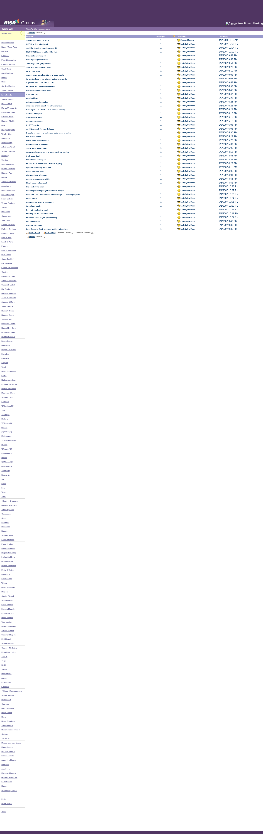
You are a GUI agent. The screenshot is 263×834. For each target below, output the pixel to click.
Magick (4, 592)
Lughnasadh (6, 453)
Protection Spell (8, 112)
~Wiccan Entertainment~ (12, 691)
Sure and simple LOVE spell (38, 67)
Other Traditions (8, 587)
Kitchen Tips (6, 173)
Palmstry (5, 358)
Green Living (7, 561)
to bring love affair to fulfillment (39, 202)
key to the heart (33, 221)
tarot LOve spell (33, 71)
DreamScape (7, 341)
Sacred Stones (7, 540)
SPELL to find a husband (37, 44)
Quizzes (4, 734)
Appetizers (6, 186)
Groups (28, 22)
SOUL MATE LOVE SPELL (37, 148)
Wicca (4, 583)
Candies (5, 272)
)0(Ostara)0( (6, 432)
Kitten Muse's (7, 747)
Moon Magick (7, 618)
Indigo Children (8, 557)
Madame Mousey (8, 773)
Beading (5, 156)
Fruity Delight (7, 199)
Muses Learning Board (11, 743)
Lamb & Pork (7, 242)
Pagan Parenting (8, 553)
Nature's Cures (7, 311)
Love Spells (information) (37, 60)
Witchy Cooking (8, 169)
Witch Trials (6, 804)
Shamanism (6, 579)
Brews (4, 177)
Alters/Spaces (7, 510)
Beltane (4, 419)
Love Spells (6, 95)
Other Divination (8, 371)
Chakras (5, 687)
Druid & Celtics (7, 570)
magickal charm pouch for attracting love (44, 106)
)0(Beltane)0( (6, 423)
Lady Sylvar (6, 782)
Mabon (4, 458)
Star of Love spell (34, 114)
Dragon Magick (7, 609)
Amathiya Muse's (8, 760)
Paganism (5, 574)
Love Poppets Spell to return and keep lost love (47, 229)
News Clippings (8, 721)
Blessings (5, 527)
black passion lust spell (36, 183)
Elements (5, 475)
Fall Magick (6, 639)
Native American (8, 380)
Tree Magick (6, 622)
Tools (3, 811)
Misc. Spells (6, 104)
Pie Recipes (6, 263)
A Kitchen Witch (8, 147)
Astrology (5, 471)
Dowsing (5, 354)
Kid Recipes (6, 289)
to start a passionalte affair (38, 179)
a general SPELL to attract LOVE (40, 83)
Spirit (3, 496)
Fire (3, 488)
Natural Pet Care (8, 328)
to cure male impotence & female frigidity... (45, 164)
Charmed (5, 704)
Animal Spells (7, 99)
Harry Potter (6, 713)
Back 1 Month (34, 233)
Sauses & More (8, 302)
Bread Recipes (7, 195)
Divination (5, 345)
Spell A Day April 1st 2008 (37, 40)
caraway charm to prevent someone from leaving (47, 152)
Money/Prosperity (9, 108)
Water (3, 492)
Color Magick (7, 605)
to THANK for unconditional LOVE (40, 87)
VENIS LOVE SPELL (35, 117)
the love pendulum (34, 225)
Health (4, 77)
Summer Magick (8, 635)
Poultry (4, 246)
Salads (4, 207)
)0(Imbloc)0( (6, 449)
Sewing (4, 160)
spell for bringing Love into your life (41, 48)
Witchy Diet (6, 134)
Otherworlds (6, 466)
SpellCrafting (7, 73)
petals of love (32, 98)
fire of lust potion (33, 137)
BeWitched (6, 700)
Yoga (3, 661)
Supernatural (7, 725)
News (3, 717)
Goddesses (6, 514)
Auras (4, 678)
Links (3, 799)
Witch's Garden (8, 337)
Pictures (5, 765)
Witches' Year (7, 397)
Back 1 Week (50, 233)
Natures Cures (7, 315)
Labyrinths (6, 682)
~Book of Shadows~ (10, 501)
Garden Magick (8, 86)
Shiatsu (4, 669)
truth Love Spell (33, 156)
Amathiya (5, 769)
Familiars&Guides (9, 384)
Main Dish (5, 212)
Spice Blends (7, 306)
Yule (3, 410)
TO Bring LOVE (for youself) (38, 64)
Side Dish (5, 220)
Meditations (6, 674)
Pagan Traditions (8, 566)
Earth (3, 484)
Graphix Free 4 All (9, 777)
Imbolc (4, 445)
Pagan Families (8, 548)
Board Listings (7, 43)
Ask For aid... (7, 319)
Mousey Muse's (8, 751)
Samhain (5, 402)
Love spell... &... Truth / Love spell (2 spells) (45, 110)
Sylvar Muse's (7, 756)
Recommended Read (10, 730)
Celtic (3, 376)
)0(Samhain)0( (7, 406)
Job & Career (7, 90)
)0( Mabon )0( (7, 462)
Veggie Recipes (8, 203)
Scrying (4, 363)
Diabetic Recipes (8, 229)
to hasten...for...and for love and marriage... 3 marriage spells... (53, 195)
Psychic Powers (8, 350)
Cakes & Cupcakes (9, 268)
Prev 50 (32, 33)
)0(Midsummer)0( (8, 440)
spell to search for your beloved (40, 129)
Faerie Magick (7, 613)
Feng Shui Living (8, 652)
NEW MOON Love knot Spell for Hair (42, 52)
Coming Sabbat (8, 64)
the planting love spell (36, 56)
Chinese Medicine (9, 648)
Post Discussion (8, 60)
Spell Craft (6, 69)
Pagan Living (7, 544)
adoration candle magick (37, 102)
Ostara (4, 427)
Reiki (3, 665)
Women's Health (8, 324)
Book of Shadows (9, 505)
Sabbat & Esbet (8, 285)
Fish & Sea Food (8, 250)
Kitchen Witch (7, 117)
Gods (3, 518)
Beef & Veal (6, 238)
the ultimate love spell (36, 160)
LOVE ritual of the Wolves (37, 141)
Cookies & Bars (8, 276)
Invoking (5, 522)
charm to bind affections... (37, 175)
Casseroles (6, 216)
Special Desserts (8, 281)
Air (2, 479)
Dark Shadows (7, 708)
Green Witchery (8, 332)
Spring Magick (7, 631)
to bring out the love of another (39, 214)
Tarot (3, 367)
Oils (3, 125)
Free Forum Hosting (250, 23)
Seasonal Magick (8, 626)
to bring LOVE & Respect (37, 144)
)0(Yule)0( (5, 415)
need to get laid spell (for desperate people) (45, 191)
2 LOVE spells (32, 125)
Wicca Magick (7, 600)
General (4, 51)
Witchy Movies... (8, 695)
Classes (5, 56)
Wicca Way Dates (9, 791)
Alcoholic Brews (8, 182)
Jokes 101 (6, 738)
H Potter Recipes (8, 293)
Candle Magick (7, 596)
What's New (6, 33)
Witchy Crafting (8, 151)
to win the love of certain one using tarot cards (46, 79)
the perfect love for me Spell (38, 90)
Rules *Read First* (9, 47)
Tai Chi (4, 656)
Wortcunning (6, 143)
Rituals (4, 531)
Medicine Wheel (8, 393)
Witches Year (7, 535)
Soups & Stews (8, 225)
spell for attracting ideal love (38, 167)
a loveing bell (32, 94)
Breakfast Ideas (8, 190)
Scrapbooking (7, 164)
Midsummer (6, 436)
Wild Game (6, 255)
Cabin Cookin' (7, 259)
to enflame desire (34, 206)
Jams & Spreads (8, 298)
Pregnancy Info (8, 130)
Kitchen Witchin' (8, 121)
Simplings (5, 138)
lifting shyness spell (35, 171)
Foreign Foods (7, 233)
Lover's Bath (31, 198)
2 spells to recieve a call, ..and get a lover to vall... (48, 133)
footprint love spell (34, 121)
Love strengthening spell (37, 210)
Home (3, 82)
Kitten (3, 786)
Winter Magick (7, 643)
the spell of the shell (35, 187)
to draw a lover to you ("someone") (41, 218)
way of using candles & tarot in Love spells (45, 75)
